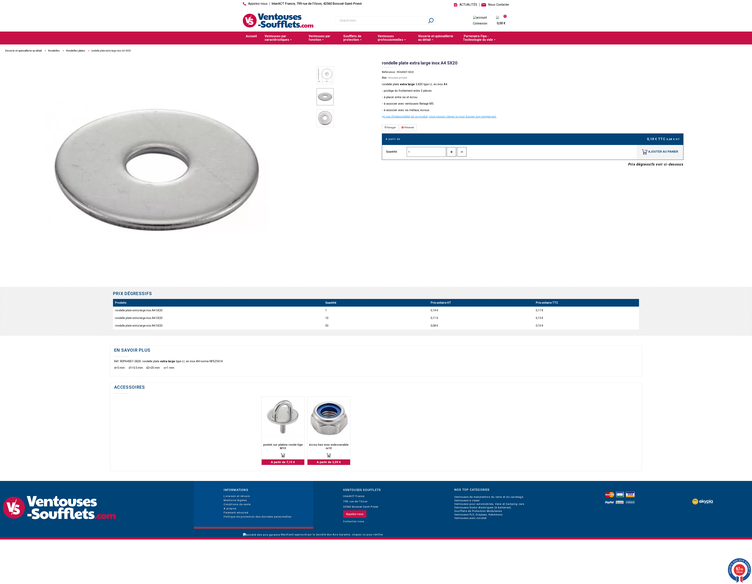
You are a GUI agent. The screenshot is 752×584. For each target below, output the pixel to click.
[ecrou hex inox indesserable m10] (328, 418)
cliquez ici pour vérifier (367, 534)
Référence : (389, 72)
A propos (230, 508)
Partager (391, 127)
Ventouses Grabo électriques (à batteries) (482, 507)
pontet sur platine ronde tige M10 (283, 446)
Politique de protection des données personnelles (257, 516)
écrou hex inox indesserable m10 (329, 446)
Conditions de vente (237, 504)
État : (385, 77)
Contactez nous (353, 521)
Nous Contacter (498, 4)
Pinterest (409, 127)
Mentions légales (235, 500)
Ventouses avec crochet (470, 518)
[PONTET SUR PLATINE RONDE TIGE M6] (283, 418)
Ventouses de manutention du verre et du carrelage (488, 496)
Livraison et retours (237, 496)
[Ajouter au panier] (283, 455)
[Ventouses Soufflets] (94, 508)
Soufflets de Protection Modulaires (478, 511)
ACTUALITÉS (468, 4)
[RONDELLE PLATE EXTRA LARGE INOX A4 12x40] (325, 75)
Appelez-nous (258, 3)
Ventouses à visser (467, 500)
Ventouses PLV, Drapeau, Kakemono (478, 514)
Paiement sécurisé (236, 512)
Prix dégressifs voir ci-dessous (655, 164)
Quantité (391, 151)
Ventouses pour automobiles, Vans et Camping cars (489, 504)
